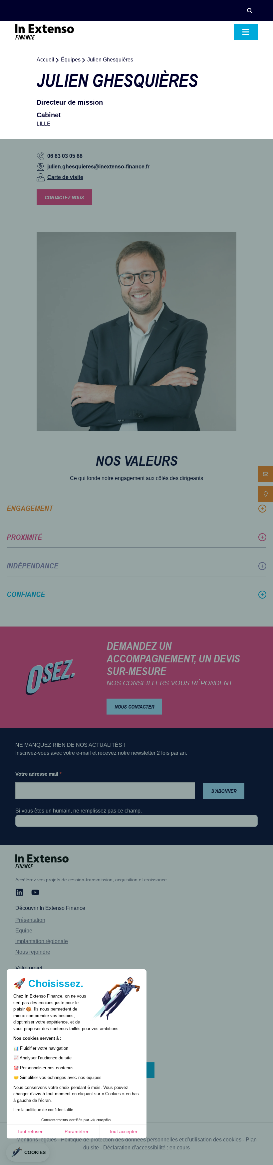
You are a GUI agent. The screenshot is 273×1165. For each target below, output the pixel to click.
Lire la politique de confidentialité (43, 1110)
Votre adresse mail (38, 774)
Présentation (30, 920)
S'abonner (223, 791)
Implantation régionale (41, 941)
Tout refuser (30, 1131)
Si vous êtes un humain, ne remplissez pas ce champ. (78, 811)
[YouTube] (35, 892)
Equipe (23, 930)
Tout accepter (123, 1131)
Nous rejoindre (32, 952)
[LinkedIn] (19, 892)
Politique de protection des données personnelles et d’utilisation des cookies (151, 1139)
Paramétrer (77, 1131)
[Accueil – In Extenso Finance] (44, 32)
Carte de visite (65, 177)
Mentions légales (36, 1139)
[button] (250, 11)
